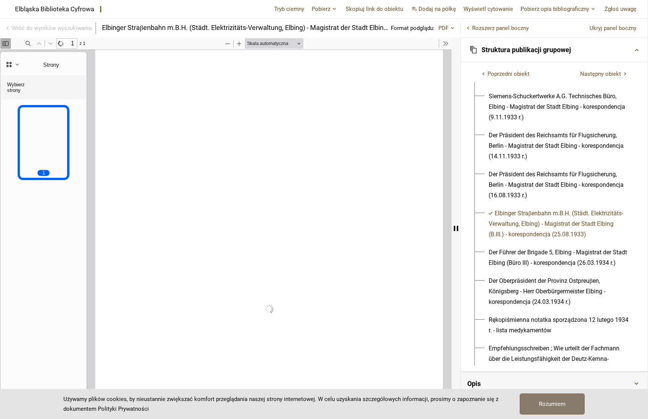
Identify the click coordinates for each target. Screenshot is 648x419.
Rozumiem (552, 404)
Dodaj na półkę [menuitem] (437, 9)
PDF (443, 28)
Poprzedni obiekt (509, 74)
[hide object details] (456, 228)
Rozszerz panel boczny (500, 28)
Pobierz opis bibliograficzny (554, 9)
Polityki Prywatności (123, 408)
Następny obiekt (600, 74)
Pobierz (321, 9)
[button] (554, 50)
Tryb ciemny (289, 9)
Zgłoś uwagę (620, 9)
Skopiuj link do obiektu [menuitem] (374, 9)
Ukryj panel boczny (613, 28)
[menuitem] (558, 107)
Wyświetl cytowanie (488, 9)
